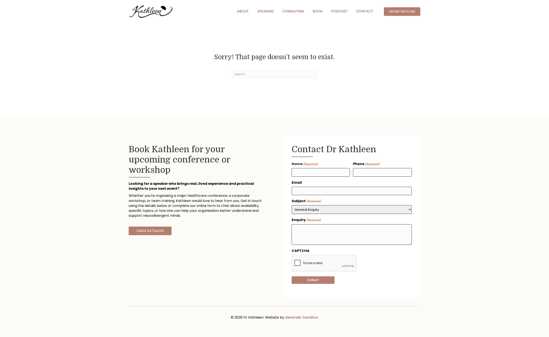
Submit (313, 280)
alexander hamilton (301, 317)
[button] (402, 11)
